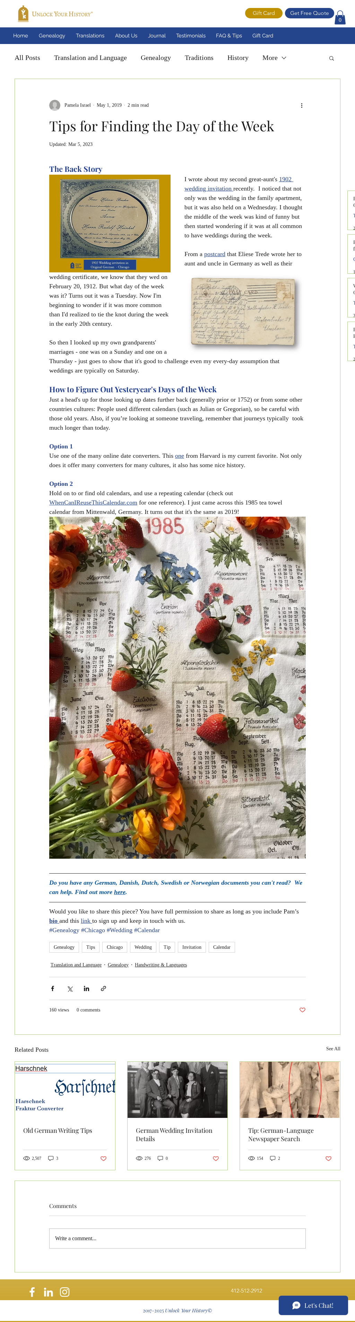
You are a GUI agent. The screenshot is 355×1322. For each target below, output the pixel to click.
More (270, 57)
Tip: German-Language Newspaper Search (281, 1134)
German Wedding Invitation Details (174, 1134)
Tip (167, 947)
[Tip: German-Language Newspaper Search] (290, 1090)
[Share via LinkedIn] (86, 988)
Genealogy (156, 57)
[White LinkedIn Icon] (48, 1292)
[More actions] (301, 105)
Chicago (115, 947)
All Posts (27, 57)
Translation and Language (90, 57)
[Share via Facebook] (52, 988)
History (238, 57)
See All (333, 1048)
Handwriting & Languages (161, 965)
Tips (90, 947)
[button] (340, 17)
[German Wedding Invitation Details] (178, 1090)
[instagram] (64, 1292)
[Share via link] (103, 988)
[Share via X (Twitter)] (69, 988)
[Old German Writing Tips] (65, 1090)
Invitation (191, 947)
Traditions (199, 57)
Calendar (222, 947)
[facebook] (32, 1292)
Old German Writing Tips (57, 1130)
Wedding (143, 947)
